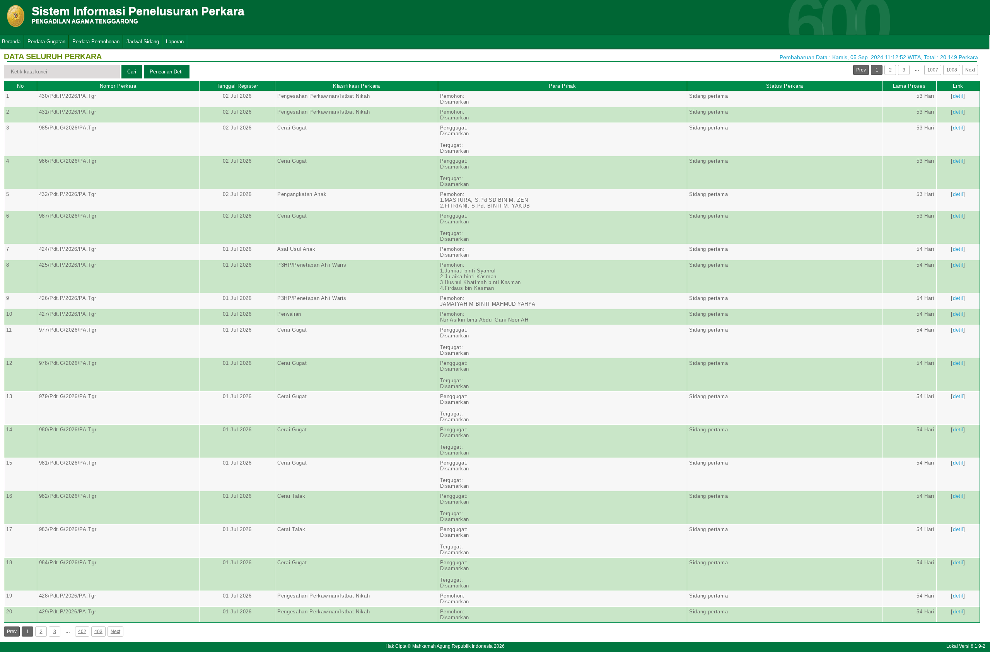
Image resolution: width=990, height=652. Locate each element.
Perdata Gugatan (46, 41)
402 (82, 631)
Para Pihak (562, 86)
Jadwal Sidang (142, 41)
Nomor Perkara (118, 86)
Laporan (175, 41)
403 (98, 631)
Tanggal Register (237, 86)
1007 (932, 70)
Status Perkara (784, 86)
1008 (951, 70)
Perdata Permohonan (95, 41)
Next (970, 70)
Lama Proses (909, 86)
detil (958, 96)
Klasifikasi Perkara (356, 86)
